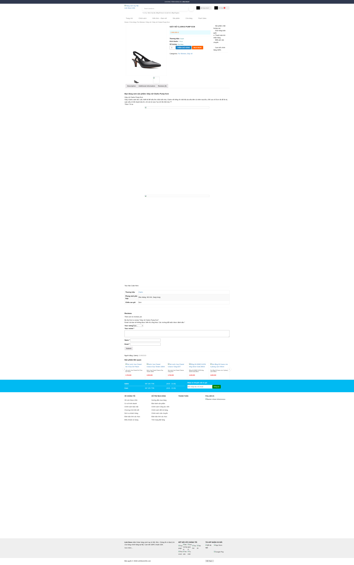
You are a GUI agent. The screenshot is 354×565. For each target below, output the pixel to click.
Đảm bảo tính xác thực (132, 416)
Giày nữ (148, 22)
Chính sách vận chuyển (159, 413)
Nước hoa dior (151, 13)
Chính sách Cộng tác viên (160, 407)
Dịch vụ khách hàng (131, 413)
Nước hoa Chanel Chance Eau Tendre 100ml (155, 371)
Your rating (129, 326)
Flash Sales (202, 18)
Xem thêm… (128, 548)
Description (131, 86)
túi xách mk (167, 13)
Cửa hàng (189, 18)
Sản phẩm (176, 18)
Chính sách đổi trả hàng (159, 410)
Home (126, 22)
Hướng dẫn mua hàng (158, 400)
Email (127, 344)
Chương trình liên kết (131, 410)
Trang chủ (129, 18)
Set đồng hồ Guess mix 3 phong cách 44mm (219, 371)
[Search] (191, 8)
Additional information (147, 86)
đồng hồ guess (175, 13)
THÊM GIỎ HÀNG (183, 48)
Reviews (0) (162, 86)
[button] (123, 2)
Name (127, 340)
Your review (129, 328)
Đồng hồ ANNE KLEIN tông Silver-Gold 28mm (196, 371)
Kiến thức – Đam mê (159, 18)
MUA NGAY (198, 48)
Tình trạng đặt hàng (158, 420)
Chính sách (142, 18)
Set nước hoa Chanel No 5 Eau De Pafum (133, 371)
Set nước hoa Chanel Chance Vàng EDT (176, 371)
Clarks (140, 292)
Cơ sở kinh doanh (130, 403)
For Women (141, 22)
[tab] (131, 86)
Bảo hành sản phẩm (158, 403)
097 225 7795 (149, 384)
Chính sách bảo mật (131, 407)
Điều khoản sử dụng (131, 420)
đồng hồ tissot (160, 13)
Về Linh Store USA (130, 400)
